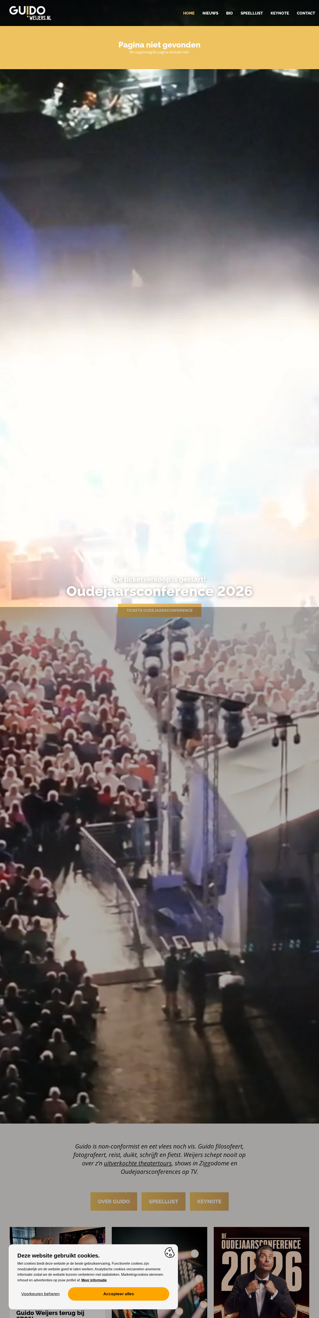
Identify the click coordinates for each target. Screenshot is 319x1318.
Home (189, 13)
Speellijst (252, 13)
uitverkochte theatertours (138, 1163)
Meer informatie (94, 1280)
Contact (306, 13)
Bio (229, 13)
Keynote (280, 13)
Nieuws (210, 13)
